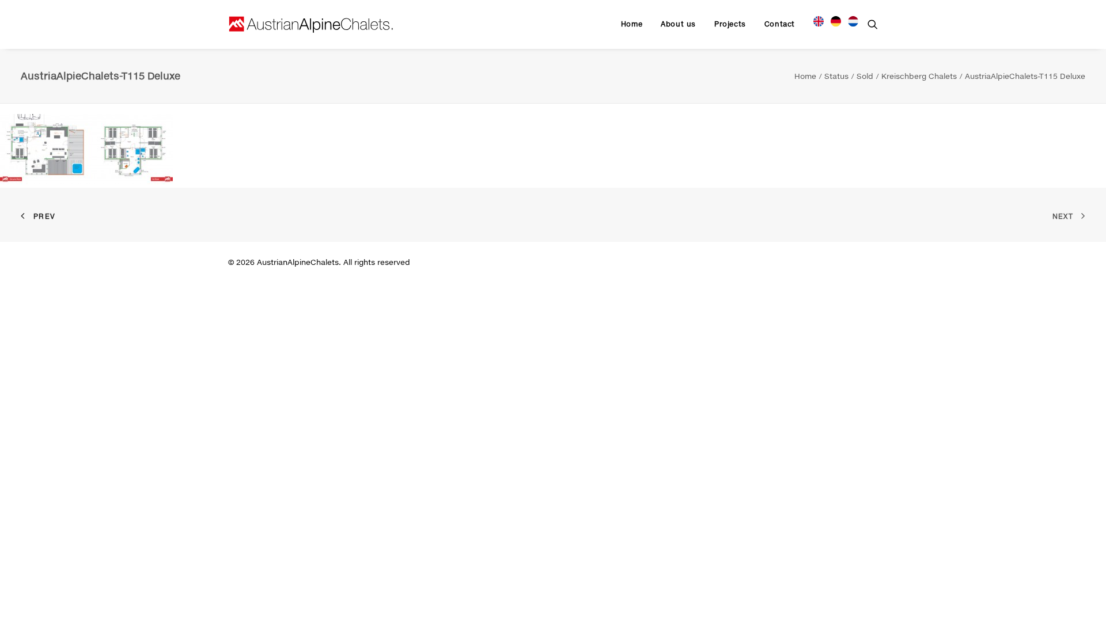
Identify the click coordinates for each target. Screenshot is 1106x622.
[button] (873, 24)
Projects (730, 24)
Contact (779, 24)
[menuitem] (631, 24)
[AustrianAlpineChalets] (311, 24)
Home (631, 24)
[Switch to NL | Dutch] (849, 19)
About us (678, 24)
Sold (865, 76)
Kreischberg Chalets (919, 76)
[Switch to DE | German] (836, 19)
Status (836, 76)
